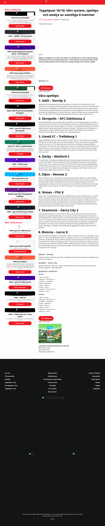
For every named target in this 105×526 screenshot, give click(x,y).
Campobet (96, 388)
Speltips (7, 379)
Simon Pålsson (47, 20)
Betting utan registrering (52, 379)
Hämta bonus (20, 100)
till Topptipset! (46, 88)
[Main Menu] (6, 2)
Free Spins (52, 385)
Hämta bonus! (20, 26)
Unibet (97, 382)
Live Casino (52, 388)
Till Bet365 (20, 154)
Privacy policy (9, 376)
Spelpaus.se (20, 22)
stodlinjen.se (23, 77)
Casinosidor (96, 376)
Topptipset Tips (10, 388)
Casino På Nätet (94, 373)
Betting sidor (52, 373)
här (28, 79)
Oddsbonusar (52, 376)
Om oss (7, 373)
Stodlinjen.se (15, 22)
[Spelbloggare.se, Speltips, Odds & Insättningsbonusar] (52, 2)
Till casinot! (20, 304)
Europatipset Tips (11, 385)
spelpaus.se (28, 77)
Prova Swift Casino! (20, 251)
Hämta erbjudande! (20, 287)
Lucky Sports (95, 379)
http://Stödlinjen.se (15, 59)
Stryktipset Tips (10, 382)
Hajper (97, 385)
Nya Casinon (52, 392)
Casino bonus (52, 382)
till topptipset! (46, 318)
